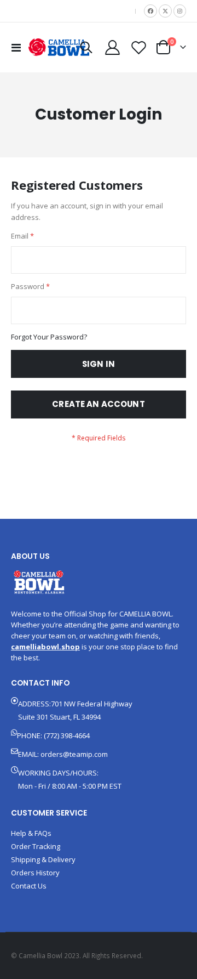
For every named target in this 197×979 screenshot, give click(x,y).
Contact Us (29, 886)
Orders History (35, 873)
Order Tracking (35, 846)
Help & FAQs (31, 833)
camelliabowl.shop (45, 647)
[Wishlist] (138, 47)
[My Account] (112, 47)
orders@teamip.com (74, 754)
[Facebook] (150, 11)
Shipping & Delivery (43, 859)
